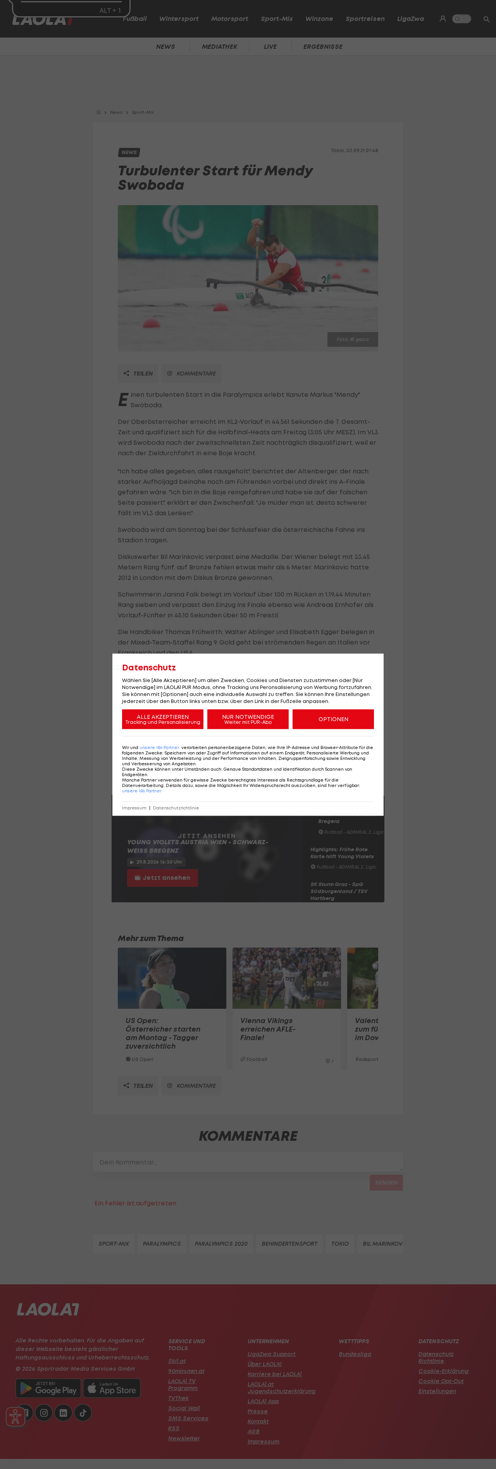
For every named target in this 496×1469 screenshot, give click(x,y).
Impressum (134, 808)
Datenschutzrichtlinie (176, 808)
